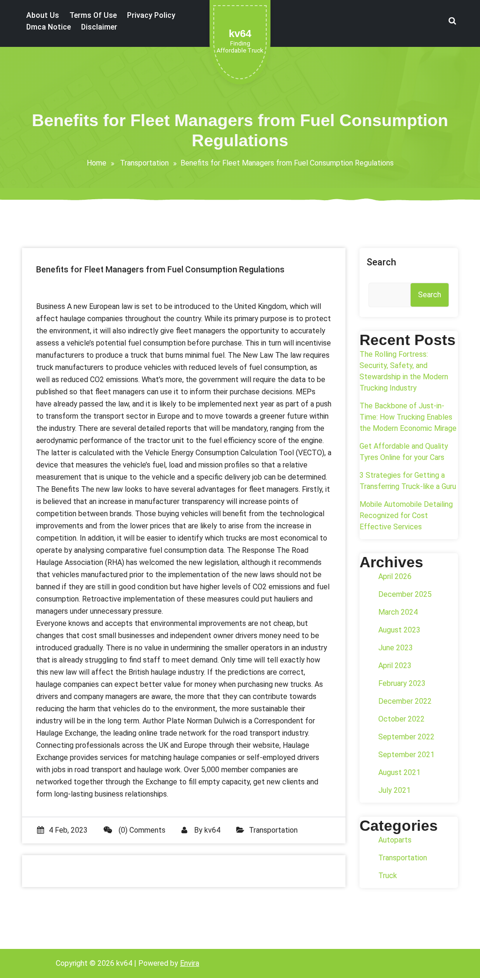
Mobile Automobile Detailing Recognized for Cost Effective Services (406, 515)
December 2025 (405, 594)
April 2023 (395, 665)
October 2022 (401, 719)
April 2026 (395, 576)
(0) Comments (141, 830)
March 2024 (398, 612)
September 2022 (406, 736)
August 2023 (399, 629)
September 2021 (406, 754)
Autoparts (395, 839)
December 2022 (405, 701)
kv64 (212, 830)
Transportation (144, 162)
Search (381, 262)
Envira (189, 963)
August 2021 (399, 772)
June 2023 (395, 647)
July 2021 (394, 790)
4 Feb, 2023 (68, 830)
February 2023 (402, 683)
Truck (387, 875)
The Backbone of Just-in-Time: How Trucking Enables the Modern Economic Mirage (408, 417)
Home (96, 162)
